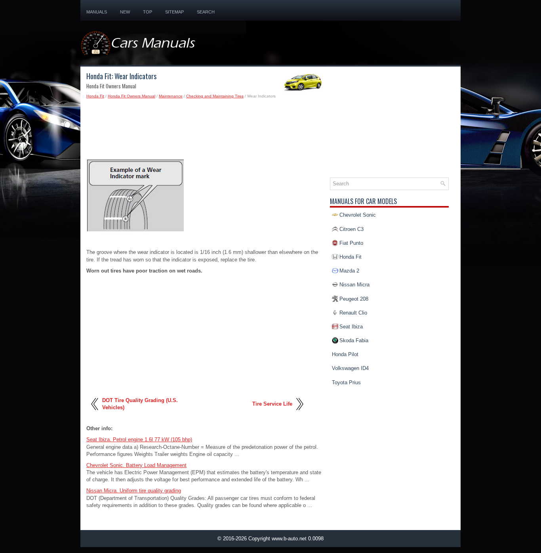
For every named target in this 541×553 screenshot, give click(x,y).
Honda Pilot (345, 354)
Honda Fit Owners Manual (131, 96)
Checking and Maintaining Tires (215, 96)
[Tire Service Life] (299, 413)
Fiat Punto (351, 243)
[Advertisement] (205, 131)
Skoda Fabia (353, 340)
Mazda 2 (349, 271)
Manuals (96, 12)
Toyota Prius (346, 382)
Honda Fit (95, 96)
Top (147, 12)
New (125, 12)
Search (206, 12)
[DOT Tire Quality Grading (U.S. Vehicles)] (95, 413)
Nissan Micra (354, 285)
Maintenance (171, 96)
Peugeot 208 (353, 299)
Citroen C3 (351, 229)
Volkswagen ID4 (350, 368)
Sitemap (174, 12)
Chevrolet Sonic (357, 215)
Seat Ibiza (351, 327)
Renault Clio (353, 313)
